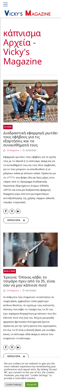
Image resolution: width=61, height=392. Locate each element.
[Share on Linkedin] (18, 211)
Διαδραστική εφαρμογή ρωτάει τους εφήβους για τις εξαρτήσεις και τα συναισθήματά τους (30, 139)
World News (9, 271)
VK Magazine (12, 150)
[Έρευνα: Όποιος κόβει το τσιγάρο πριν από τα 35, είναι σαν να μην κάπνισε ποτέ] (30, 250)
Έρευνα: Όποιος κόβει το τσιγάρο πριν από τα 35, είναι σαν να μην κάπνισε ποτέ (29, 281)
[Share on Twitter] (11, 211)
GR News (8, 127)
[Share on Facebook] (5, 211)
